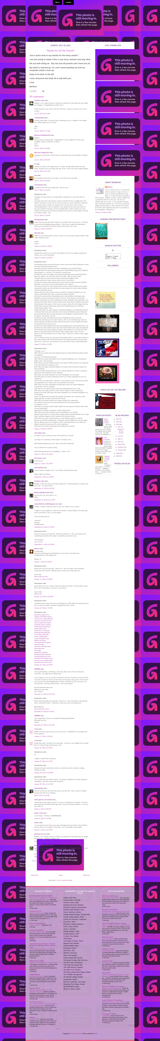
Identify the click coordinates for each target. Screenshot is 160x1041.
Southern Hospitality (36, 930)
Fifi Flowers (38, 458)
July (119, 427)
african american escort (41, 709)
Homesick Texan (107, 937)
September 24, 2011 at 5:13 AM (44, 841)
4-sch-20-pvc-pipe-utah (41, 634)
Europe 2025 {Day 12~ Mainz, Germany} (114, 1002)
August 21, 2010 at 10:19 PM (43, 463)
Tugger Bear (106, 1015)
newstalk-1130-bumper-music (43, 658)
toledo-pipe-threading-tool (42, 632)
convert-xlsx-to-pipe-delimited (43, 619)
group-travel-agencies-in (41, 615)
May (119, 439)
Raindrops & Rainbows (110, 909)
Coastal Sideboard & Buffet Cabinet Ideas (41, 949)
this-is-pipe (37, 650)
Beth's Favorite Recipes (110, 896)
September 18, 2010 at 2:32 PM (44, 527)
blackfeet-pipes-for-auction (42, 654)
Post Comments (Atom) (64, 880)
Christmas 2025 (34, 1019)
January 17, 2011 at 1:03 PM (43, 736)
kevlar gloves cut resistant (43, 799)
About (57, 2)
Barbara (109, 187)
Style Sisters (106, 973)
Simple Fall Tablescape (36, 913)
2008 (118, 456)
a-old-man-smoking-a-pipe (42, 646)
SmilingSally (38, 185)
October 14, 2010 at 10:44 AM (43, 596)
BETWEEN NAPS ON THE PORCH (40, 896)
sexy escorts (38, 542)
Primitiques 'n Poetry (109, 1014)
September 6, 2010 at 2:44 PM (44, 477)
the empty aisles (107, 963)
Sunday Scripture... (35, 925)
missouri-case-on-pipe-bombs (43, 660)
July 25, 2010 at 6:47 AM (42, 131)
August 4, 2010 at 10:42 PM (43, 229)
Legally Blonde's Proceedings (112, 1000)
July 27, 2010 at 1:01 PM (42, 190)
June (119, 436)
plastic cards (38, 813)
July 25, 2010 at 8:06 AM (42, 160)
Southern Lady (39, 100)
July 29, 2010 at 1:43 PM (42, 215)
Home (61, 875)
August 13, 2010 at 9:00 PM (43, 429)
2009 (118, 453)
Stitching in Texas (108, 949)
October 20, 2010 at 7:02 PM (43, 608)
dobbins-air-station (40, 640)
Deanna (36, 548)
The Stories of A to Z (36, 1002)
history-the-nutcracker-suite (42, 621)
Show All (58, 1028)
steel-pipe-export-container (42, 624)
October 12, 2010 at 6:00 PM (43, 579)
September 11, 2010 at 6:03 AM (44, 488)
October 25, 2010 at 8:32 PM (43, 665)
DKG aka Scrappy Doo (41, 152)
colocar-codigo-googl (40, 636)
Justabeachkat (39, 118)
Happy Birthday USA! (108, 951)
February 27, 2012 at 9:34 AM (43, 857)
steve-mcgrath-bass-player (42, 623)
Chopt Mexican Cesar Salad (110, 898)
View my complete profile (103, 212)
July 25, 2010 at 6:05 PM (42, 181)
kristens (32, 1017)
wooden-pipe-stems (40, 629)
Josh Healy (38, 433)
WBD (95, 1033)
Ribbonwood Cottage (36, 961)
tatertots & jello (34, 988)
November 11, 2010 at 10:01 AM (44, 694)
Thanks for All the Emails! (120, 430)
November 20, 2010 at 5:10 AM (44, 711)
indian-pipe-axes (39, 648)
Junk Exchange (107, 961)
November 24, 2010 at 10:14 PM (44, 725)
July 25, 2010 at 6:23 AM (42, 113)
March (120, 444)
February (121, 447)
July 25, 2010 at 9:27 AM (42, 171)
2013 (118, 419)
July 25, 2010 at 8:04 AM (42, 148)
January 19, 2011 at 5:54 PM (43, 748)
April (119, 441)
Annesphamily (39, 219)
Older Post (86, 875)
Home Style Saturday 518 (37, 932)
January (120, 450)
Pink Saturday (107, 438)
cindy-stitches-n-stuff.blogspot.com (46, 504)
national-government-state (42, 656)
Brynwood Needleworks (42, 135)
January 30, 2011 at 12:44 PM (43, 784)
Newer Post (34, 875)
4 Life (36, 729)
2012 (118, 422)
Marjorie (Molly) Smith (41, 492)
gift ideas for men (40, 834)
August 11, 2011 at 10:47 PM (43, 830)
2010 (118, 424)
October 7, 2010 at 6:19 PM (43, 562)
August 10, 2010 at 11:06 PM (43, 258)
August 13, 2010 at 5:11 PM (43, 344)
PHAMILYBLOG (34, 974)
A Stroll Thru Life (35, 911)
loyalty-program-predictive (42, 626)
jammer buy (38, 594)
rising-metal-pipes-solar (41, 638)
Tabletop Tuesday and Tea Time (107, 459)
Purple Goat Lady (76, 1033)
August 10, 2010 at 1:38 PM (43, 246)
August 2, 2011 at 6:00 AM (42, 809)
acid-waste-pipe (39, 644)
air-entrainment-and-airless (42, 642)
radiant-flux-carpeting (40, 652)
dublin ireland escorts (41, 576)
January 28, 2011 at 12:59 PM (43, 773)
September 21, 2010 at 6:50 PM (44, 544)
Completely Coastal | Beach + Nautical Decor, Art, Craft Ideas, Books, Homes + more (42, 945)
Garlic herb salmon (108, 939)
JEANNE (37, 669)
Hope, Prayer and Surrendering (111, 988)
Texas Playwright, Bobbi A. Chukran (114, 923)
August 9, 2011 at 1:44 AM (42, 818)
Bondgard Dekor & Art (41, 845)
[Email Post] (42, 91)
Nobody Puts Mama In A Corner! (113, 986)
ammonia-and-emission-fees (43, 662)
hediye (36, 822)
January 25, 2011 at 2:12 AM (43, 761)
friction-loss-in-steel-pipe (42, 630)
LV (35, 164)
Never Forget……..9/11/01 (108, 420)
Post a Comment (37, 861)
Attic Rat (37, 233)
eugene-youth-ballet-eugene (43, 617)
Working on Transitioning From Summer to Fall (43, 962)
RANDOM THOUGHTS (36, 976)
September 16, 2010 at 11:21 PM (44, 500)
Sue (35, 175)
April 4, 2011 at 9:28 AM (41, 795)
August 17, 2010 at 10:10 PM (43, 454)
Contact (68, 2)
